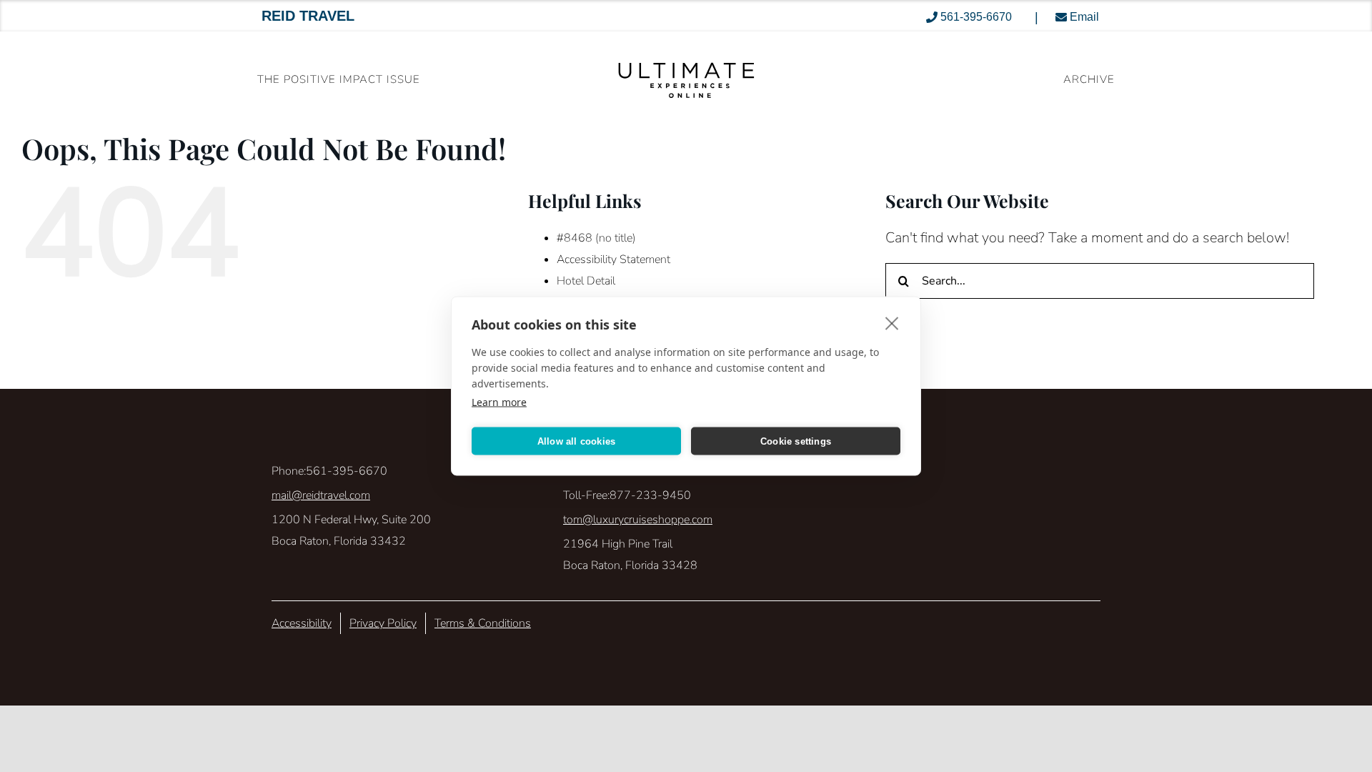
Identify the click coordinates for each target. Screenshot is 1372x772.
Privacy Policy (383, 623)
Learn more (499, 402)
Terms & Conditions (482, 623)
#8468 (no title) (596, 238)
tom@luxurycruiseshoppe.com (637, 520)
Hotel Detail (586, 281)
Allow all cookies (576, 440)
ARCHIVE (1089, 79)
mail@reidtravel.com (321, 495)
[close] (892, 323)
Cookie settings (795, 440)
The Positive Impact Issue (338, 79)
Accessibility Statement (613, 259)
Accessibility (302, 623)
